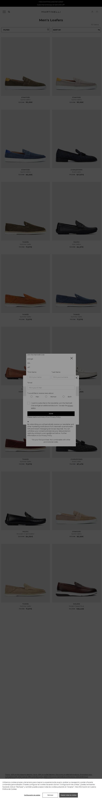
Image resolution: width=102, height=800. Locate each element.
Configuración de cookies (32, 795)
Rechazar (50, 795)
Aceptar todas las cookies (68, 795)
